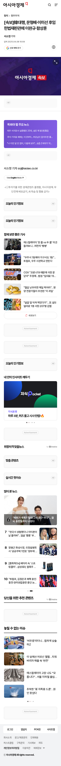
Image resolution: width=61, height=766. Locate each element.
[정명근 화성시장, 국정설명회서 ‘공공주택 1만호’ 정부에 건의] (48, 555)
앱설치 (24, 729)
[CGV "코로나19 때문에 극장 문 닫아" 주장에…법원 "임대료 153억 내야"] (12, 279)
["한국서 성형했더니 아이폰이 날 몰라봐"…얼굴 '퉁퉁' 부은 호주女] (48, 539)
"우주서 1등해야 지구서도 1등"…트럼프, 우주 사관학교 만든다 (40, 259)
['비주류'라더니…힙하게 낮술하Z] (14, 648)
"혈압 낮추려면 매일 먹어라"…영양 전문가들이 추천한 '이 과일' (39, 289)
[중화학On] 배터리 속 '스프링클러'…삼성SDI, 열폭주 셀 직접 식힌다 (22, 567)
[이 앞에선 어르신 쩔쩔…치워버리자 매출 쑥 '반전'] (14, 664)
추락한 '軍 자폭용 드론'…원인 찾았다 (41, 691)
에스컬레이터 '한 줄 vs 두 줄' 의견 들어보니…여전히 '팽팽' (40, 244)
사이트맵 (51, 729)
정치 (6, 16)
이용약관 (26, 747)
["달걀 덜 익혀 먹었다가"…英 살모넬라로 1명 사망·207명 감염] (12, 309)
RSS (40, 742)
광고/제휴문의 (21, 737)
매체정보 (37, 747)
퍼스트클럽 (8, 742)
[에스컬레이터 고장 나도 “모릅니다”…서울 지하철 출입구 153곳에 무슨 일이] (14, 681)
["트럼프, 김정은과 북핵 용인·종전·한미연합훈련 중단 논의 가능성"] (48, 586)
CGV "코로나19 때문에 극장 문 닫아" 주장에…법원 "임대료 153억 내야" (40, 274)
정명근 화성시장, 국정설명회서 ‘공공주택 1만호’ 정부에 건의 (22, 551)
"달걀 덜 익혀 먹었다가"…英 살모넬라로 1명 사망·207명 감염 (40, 304)
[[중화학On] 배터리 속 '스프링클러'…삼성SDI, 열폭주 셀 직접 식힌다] (48, 570)
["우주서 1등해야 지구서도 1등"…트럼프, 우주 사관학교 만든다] (12, 264)
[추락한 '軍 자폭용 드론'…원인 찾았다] (14, 697)
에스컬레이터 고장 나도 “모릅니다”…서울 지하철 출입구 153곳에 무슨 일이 (41, 675)
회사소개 (7, 737)
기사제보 (31, 742)
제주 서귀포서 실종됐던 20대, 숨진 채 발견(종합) (27, 130)
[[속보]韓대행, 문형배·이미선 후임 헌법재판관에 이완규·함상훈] (30, 76)
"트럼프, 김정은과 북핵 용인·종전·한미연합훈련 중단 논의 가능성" (23, 583)
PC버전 (37, 729)
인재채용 (34, 737)
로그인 (10, 729)
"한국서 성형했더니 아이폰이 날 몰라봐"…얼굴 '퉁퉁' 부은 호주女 (22, 535)
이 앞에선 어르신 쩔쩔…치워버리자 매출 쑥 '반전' (42, 658)
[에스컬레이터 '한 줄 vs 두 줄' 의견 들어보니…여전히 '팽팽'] (12, 249)
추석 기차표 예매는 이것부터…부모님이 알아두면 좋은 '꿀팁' (30, 137)
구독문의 (20, 742)
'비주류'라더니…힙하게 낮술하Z (42, 642)
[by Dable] (52, 599)
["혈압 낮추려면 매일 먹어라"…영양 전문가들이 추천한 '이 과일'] (12, 294)
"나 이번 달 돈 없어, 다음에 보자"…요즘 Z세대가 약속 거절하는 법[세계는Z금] (30, 143)
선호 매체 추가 (15, 48)
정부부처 (15, 16)
